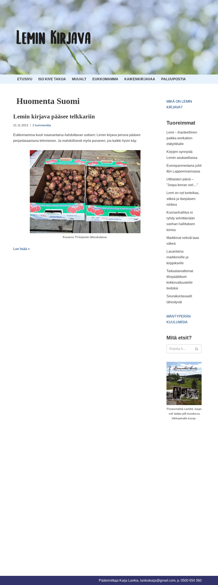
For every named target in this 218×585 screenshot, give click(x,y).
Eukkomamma (105, 79)
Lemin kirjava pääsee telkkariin (54, 116)
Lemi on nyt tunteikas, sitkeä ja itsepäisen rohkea (182, 198)
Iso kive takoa (52, 79)
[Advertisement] (192, 493)
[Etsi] (197, 348)
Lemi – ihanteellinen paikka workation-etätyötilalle (181, 138)
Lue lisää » (21, 249)
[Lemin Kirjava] (53, 37)
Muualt (79, 79)
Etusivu (24, 79)
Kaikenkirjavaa (139, 79)
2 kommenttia (42, 125)
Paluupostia (173, 79)
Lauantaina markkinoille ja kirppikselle (177, 257)
